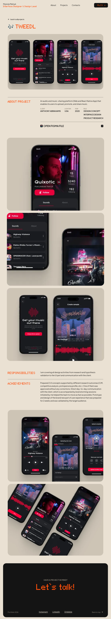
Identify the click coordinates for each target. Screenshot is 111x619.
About (53, 5)
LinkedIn (56, 612)
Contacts (76, 5)
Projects (64, 5)
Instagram (43, 612)
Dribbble (68, 612)
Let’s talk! (55, 586)
